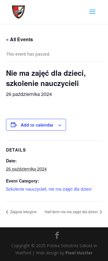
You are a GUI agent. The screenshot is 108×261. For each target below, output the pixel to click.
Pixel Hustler (79, 253)
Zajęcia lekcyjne (23, 211)
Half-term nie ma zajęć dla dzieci (72, 211)
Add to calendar (37, 125)
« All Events (19, 39)
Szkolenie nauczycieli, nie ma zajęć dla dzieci (49, 189)
